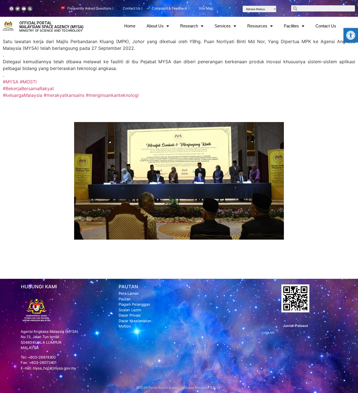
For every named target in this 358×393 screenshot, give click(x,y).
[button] (350, 35)
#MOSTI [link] (28, 82)
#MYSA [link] (10, 82)
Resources (257, 26)
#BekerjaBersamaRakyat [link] (28, 88)
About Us (155, 26)
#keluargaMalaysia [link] (22, 95)
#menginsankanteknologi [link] (112, 95)
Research (189, 26)
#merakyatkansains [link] (64, 95)
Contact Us (325, 26)
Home (129, 26)
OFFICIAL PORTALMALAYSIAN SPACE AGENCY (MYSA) (51, 25)
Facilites (291, 26)
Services (223, 26)
